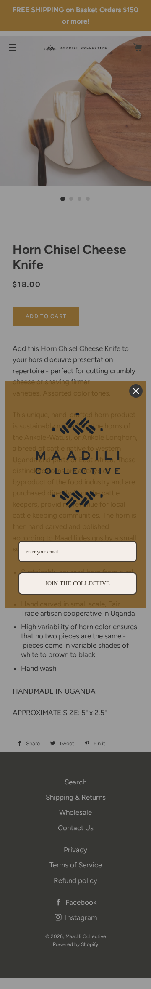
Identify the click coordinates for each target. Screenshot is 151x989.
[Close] (136, 391)
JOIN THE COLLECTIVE (77, 583)
